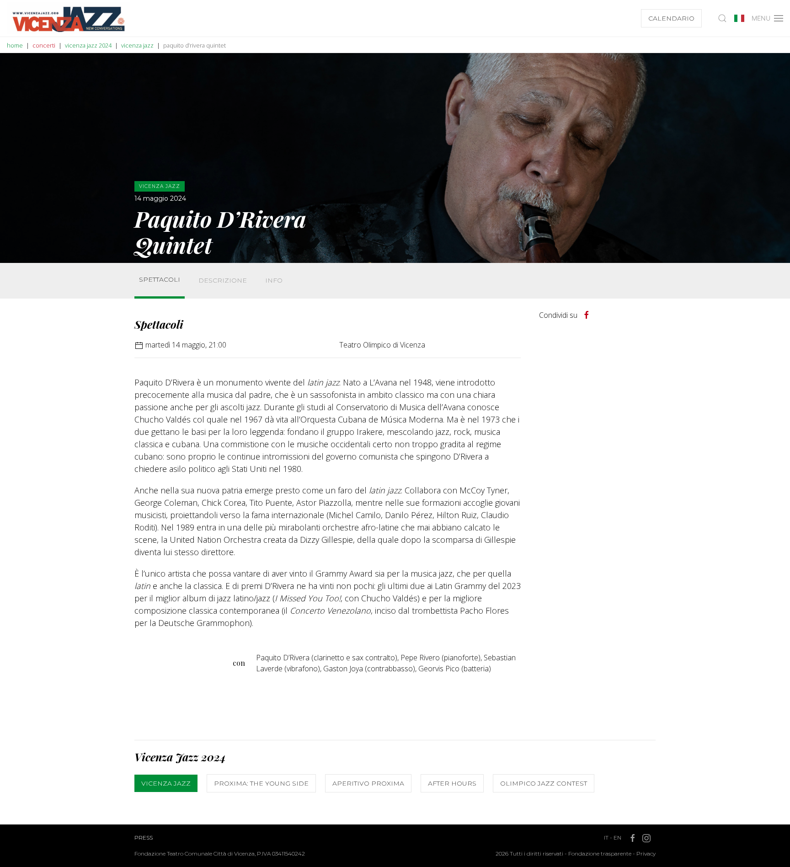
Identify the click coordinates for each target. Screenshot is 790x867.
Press (143, 837)
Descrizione (222, 280)
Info (274, 280)
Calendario (671, 18)
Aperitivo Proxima (368, 783)
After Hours (452, 783)
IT (606, 837)
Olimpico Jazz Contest (543, 783)
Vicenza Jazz (166, 783)
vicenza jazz (137, 45)
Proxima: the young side (261, 783)
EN (617, 837)
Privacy (646, 853)
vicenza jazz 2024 (88, 45)
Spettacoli (159, 279)
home (15, 45)
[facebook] (586, 315)
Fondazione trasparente (599, 853)
